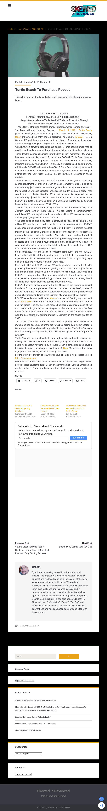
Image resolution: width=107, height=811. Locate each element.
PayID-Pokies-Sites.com (24, 681)
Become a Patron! (22, 669)
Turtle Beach (85, 130)
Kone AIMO (26, 301)
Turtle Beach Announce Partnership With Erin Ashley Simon (76, 408)
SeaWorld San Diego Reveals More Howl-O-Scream (35, 724)
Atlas (65, 348)
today (18, 137)
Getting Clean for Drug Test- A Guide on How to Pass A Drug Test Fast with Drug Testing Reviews (32, 550)
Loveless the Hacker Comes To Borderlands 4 (33, 717)
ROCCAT (79, 137)
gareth (47, 82)
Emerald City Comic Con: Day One (75, 546)
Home (11, 29)
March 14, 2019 (67, 130)
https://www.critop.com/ (53, 807)
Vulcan (53, 298)
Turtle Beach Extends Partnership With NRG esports (50, 408)
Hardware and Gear (31, 29)
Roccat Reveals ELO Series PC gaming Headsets (23, 408)
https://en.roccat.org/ (25, 358)
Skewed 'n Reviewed (53, 791)
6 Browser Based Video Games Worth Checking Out (35, 700)
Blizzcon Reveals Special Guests (28, 730)
